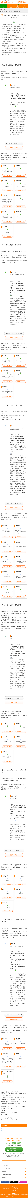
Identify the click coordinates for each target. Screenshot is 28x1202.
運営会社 (4, 1177)
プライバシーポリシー (7, 1168)
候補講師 (17, 6)
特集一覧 (5, 9)
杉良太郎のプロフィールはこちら (14, 698)
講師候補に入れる (14, 148)
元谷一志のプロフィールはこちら (14, 333)
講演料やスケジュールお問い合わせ (15, 1149)
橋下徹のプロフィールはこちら (14, 143)
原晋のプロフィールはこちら (14, 503)
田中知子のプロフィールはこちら (14, 1014)
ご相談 (10, 7)
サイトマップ (5, 1165)
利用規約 (4, 1171)
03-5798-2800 (15, 1143)
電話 (3, 7)
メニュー (24, 7)
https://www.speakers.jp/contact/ (9, 1119)
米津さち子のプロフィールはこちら (14, 850)
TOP (1, 9)
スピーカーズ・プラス (7, 1174)
